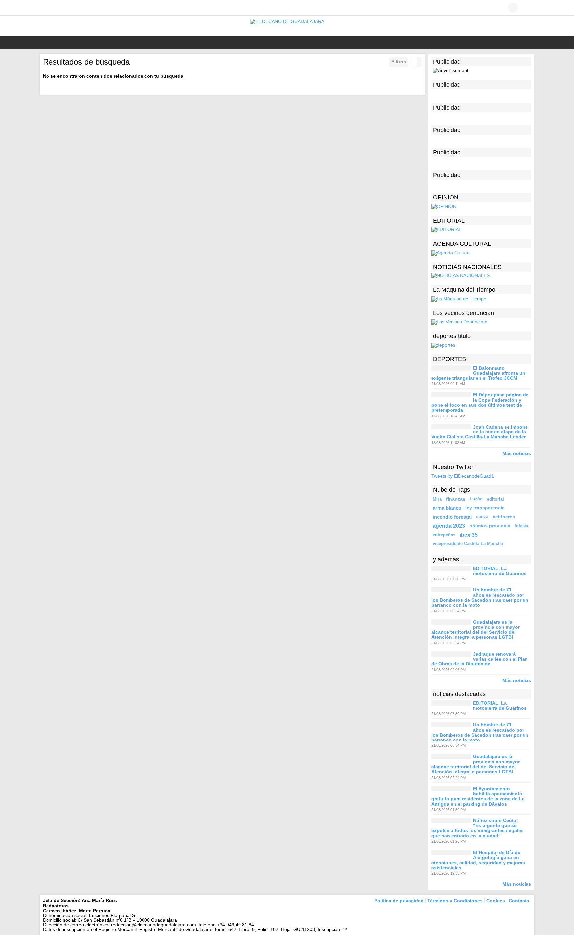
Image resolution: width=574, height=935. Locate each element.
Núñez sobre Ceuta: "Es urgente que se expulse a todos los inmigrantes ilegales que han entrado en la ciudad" (477, 828)
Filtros (398, 61)
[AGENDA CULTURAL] (450, 252)
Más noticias (516, 453)
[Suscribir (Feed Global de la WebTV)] (76, 7)
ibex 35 (469, 535)
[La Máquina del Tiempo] (458, 298)
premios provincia (489, 525)
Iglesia (521, 525)
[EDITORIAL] (446, 229)
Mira (437, 499)
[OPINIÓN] (443, 206)
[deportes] (443, 344)
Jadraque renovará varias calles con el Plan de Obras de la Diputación (479, 659)
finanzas (455, 499)
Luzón (476, 499)
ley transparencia (485, 507)
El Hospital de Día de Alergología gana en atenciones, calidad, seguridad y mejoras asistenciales (478, 860)
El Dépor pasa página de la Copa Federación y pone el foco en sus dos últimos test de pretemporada (479, 402)
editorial (495, 499)
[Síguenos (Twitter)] (56, 7)
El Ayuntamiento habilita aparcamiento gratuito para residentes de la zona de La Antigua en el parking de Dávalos (478, 796)
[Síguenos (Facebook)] (46, 7)
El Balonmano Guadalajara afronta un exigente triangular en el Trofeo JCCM (478, 373)
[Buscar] (526, 8)
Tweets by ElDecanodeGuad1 (462, 476)
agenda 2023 (449, 526)
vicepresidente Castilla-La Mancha (468, 543)
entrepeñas (444, 534)
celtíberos (504, 516)
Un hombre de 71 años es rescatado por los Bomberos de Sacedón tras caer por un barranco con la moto (479, 597)
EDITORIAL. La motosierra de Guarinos (499, 571)
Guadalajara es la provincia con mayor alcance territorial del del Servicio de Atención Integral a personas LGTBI (475, 629)
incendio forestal (452, 517)
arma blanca (447, 508)
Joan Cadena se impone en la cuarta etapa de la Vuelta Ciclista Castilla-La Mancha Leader (479, 432)
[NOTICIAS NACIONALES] (460, 275)
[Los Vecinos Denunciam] (459, 321)
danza (482, 516)
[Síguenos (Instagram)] (66, 7)
